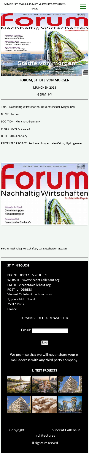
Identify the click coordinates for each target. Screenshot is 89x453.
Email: (26, 330)
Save (45, 342)
